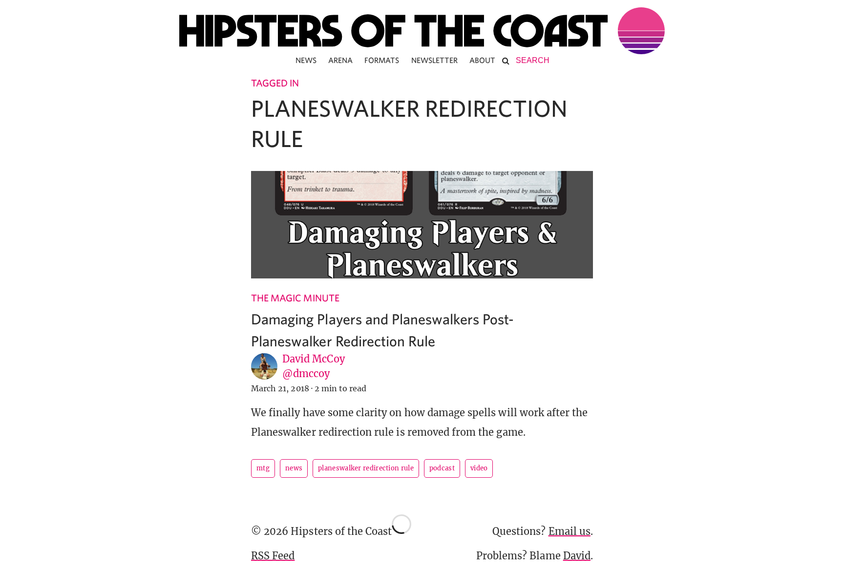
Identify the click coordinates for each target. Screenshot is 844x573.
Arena (340, 60)
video (479, 468)
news (293, 468)
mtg (263, 468)
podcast (442, 468)
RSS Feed (273, 556)
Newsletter (434, 60)
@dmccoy (306, 373)
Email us (570, 531)
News (305, 60)
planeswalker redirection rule (366, 468)
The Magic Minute (295, 297)
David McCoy (313, 359)
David (577, 556)
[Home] (422, 30)
